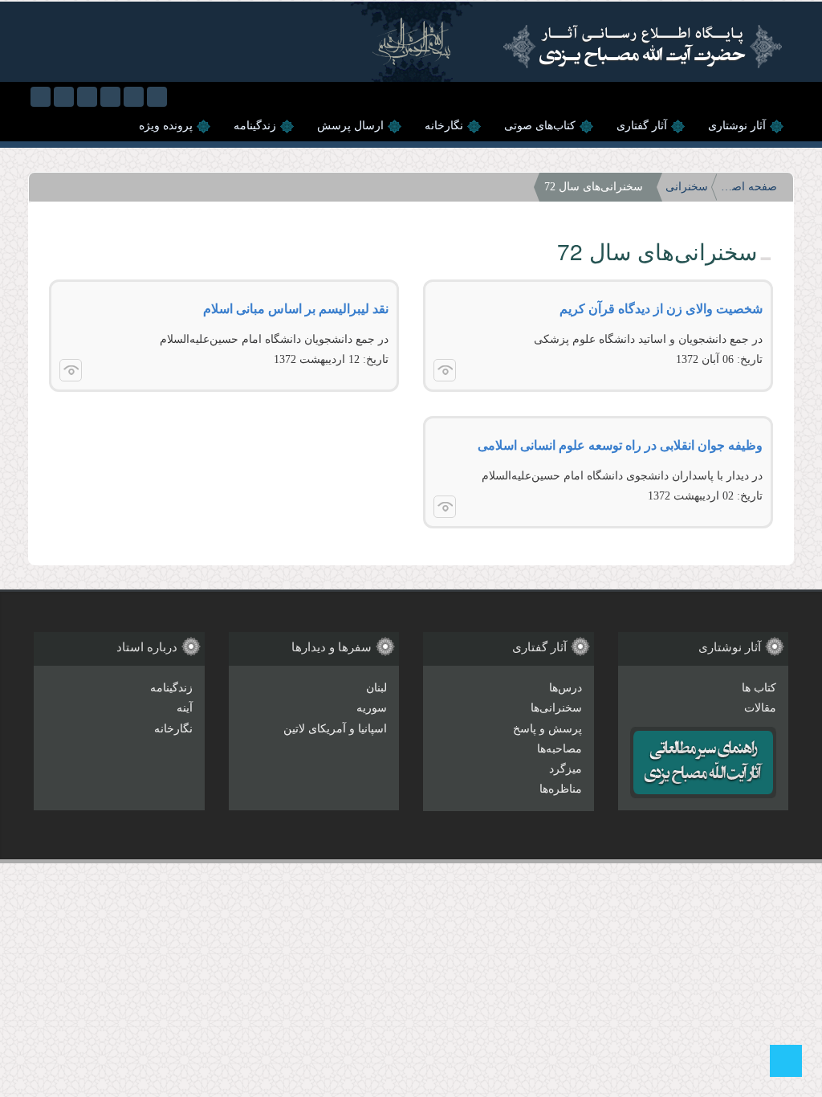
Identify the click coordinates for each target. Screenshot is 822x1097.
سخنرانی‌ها (556, 708)
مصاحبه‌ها (559, 749)
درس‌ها (565, 688)
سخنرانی (686, 187)
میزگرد (565, 769)
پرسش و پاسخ (547, 729)
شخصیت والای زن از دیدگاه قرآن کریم (661, 309)
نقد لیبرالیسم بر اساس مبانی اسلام (296, 309)
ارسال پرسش (350, 126)
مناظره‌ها (560, 789)
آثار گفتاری (641, 126)
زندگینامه (255, 126)
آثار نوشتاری (737, 126)
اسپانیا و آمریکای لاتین (335, 729)
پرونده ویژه (166, 126)
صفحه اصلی (749, 187)
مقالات (760, 708)
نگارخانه (444, 126)
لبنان (376, 688)
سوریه (371, 708)
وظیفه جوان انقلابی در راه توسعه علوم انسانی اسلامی (620, 445)
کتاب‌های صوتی (540, 126)
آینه (185, 708)
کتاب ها (759, 688)
